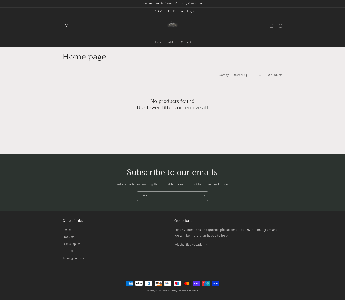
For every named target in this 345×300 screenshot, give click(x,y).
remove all (195, 108)
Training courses (73, 258)
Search (67, 230)
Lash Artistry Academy (166, 291)
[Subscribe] (203, 196)
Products (68, 237)
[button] (67, 25)
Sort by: (224, 75)
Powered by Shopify (188, 291)
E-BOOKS (69, 251)
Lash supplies (71, 244)
